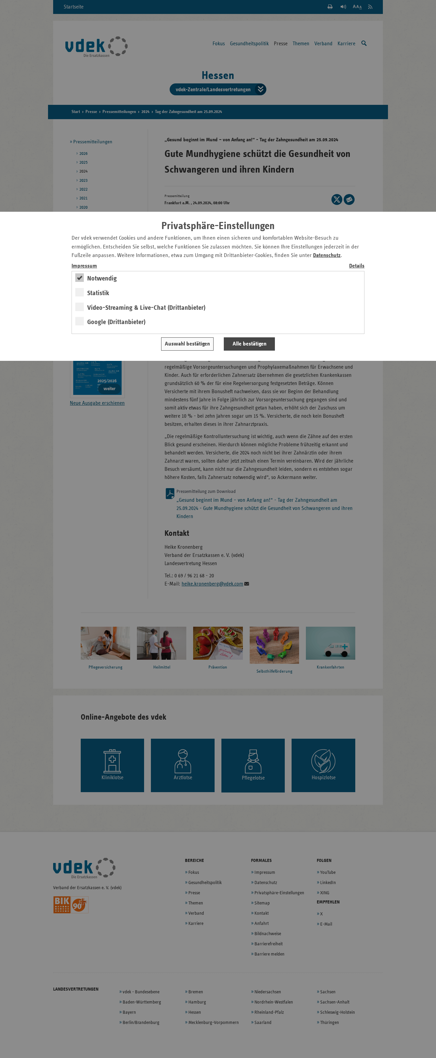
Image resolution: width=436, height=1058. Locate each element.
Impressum (84, 266)
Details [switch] (356, 266)
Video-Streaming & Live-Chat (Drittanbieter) (146, 307)
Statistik (98, 293)
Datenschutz (327, 255)
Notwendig (102, 278)
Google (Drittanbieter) (116, 322)
